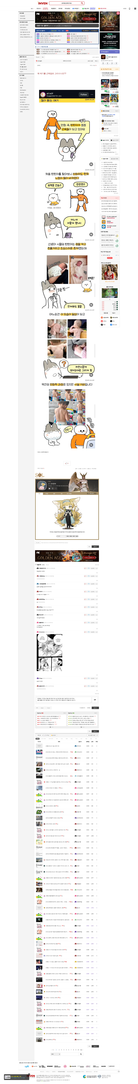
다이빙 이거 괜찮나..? (52, 788)
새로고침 (97, 564)
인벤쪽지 (49, 488)
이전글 (48, 707)
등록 (95, 699)
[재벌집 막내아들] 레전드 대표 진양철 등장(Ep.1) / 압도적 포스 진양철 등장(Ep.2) (66, 889)
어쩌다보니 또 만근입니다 (53, 1021)
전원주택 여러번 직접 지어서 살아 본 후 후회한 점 (59, 1033)
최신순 (47, 564)
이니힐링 (52, 488)
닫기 (29, 1074)
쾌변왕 (78, 1021)
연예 (51, 738)
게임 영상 (22, 92)
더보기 (56, 488)
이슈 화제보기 (94, 30)
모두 (74, 536)
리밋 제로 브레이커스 (25, 104)
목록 (91, 65)
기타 (96, 738)
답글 (97, 572)
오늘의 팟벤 (22, 64)
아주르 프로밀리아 (24, 106)
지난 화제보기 (86, 30)
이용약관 (53, 1071)
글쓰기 (95, 731)
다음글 (41, 707)
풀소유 (78, 764)
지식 (76, 738)
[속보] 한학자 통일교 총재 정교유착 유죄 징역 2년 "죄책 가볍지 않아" (63, 758)
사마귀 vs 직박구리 (52, 770)
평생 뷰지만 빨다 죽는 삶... (53, 925)
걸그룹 (21, 85)
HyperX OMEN (23, 97)
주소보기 (38, 57)
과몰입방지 (79, 859)
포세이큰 (79, 955)
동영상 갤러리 (23, 27)
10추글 (47, 735)
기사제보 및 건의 (24, 29)
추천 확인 (94, 468)
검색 (77, 536)
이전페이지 (82, 707)
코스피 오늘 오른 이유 (52, 746)
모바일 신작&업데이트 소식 (26, 36)
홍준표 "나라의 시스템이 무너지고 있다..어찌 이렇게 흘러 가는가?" (63, 865)
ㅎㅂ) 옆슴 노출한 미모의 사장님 (55, 961)
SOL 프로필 (69, 493)
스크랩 (79, 468)
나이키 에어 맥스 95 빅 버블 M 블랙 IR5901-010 (109, 211)
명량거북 (79, 812)
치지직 (21, 80)
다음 (81, 1049)
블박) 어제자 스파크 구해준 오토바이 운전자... (58, 973)
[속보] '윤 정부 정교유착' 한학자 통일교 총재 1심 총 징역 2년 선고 (62, 794)
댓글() (95, 65)
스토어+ (116, 69)
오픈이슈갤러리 (95, 57)
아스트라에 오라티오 (24, 109)
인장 (39, 493)
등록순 (43, 564)
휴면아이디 (79, 770)
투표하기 (110, 258)
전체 (37, 738)
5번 (68, 536)
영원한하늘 (79, 901)
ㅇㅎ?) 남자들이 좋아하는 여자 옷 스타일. (57, 782)
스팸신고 (89, 468)
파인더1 (78, 758)
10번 (71, 536)
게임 (72, 738)
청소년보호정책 (70, 1071)
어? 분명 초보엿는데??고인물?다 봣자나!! (57, 883)
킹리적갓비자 (80, 818)
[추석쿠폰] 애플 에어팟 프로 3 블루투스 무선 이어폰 (109, 201)
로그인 (124, 8)
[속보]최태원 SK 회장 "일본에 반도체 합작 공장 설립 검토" (61, 1015)
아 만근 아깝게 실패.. (52, 955)
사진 (81, 738)
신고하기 (84, 468)
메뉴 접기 (91, 493)
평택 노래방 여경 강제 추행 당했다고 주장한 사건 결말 (60, 937)
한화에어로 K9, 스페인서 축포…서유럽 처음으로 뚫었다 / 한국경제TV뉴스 (64, 901)
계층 (86, 738)
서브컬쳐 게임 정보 (24, 94)
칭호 (62, 493)
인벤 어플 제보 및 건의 (25, 32)
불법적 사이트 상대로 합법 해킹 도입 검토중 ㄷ (58, 776)
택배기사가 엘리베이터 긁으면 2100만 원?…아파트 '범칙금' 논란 (62, 800)
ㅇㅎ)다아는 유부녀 (52, 997)
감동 (91, 738)
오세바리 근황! (51, 806)
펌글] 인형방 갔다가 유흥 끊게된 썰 (55, 1027)
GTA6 (21, 111)
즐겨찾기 (54, 735)
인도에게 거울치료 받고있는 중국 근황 (56, 877)
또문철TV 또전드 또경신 (53, 818)
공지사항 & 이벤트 (24, 24)
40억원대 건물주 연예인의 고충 (54, 907)
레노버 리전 (22, 99)
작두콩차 (79, 979)
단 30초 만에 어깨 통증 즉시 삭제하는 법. (57, 1003)
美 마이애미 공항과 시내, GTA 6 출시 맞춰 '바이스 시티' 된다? (62, 859)
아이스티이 (79, 752)
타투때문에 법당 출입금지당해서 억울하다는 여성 (59, 853)
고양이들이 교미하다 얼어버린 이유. (56, 829)
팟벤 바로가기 (23, 78)
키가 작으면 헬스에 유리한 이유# (55, 949)
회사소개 (42, 1071)
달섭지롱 (79, 841)
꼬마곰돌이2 (79, 776)
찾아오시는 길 (89, 1071)
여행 (21, 87)
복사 (43, 57)
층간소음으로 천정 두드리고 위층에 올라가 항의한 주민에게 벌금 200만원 (64, 913)
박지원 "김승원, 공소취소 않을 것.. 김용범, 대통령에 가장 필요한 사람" (64, 979)
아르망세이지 (80, 961)
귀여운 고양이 (50, 824)
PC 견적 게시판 (23, 69)
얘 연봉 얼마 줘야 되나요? (53, 835)
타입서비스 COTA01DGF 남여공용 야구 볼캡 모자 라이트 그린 (109, 206)
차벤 (21, 82)
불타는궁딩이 (80, 794)
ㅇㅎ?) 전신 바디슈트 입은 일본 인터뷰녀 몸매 (58, 967)
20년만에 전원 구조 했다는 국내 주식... (56, 1009)
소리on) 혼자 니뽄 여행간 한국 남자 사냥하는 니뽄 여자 (60, 764)
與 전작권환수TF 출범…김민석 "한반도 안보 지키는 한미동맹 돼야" (63, 847)
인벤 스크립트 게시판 (25, 34)
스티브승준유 (80, 788)
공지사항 (95, 1071)
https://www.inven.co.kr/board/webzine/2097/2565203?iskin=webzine (54, 542)
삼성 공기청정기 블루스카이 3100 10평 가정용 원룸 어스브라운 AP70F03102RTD (109, 203)
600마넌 (49, 1039)
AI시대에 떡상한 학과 (52, 991)
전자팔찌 (39, 61)
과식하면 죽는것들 (51, 943)
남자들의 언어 (50, 985)
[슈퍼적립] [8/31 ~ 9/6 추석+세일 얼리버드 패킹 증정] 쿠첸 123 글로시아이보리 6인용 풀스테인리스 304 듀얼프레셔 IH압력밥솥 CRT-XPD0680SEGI (109, 208)
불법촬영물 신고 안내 (80, 1071)
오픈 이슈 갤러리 (24, 59)
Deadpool (79, 883)
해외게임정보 (23, 90)
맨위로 (88, 707)
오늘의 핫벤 (22, 62)
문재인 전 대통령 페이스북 (53, 812)
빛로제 (78, 806)
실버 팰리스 (22, 102)
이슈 (43, 738)
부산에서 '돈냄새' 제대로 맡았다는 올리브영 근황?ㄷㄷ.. (60, 919)
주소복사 (38, 542)
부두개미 (79, 746)
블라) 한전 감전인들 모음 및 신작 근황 (56, 841)
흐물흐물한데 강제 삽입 (53, 895)
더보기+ (64, 713)
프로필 (46, 493)
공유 (76, 468)
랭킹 (54, 493)
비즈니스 (48, 1071)
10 (78, 1049)
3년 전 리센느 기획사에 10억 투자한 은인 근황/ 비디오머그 (61, 752)
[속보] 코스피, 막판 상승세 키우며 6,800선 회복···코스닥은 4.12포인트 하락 (65, 871)
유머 (57, 738)
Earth (78, 865)
